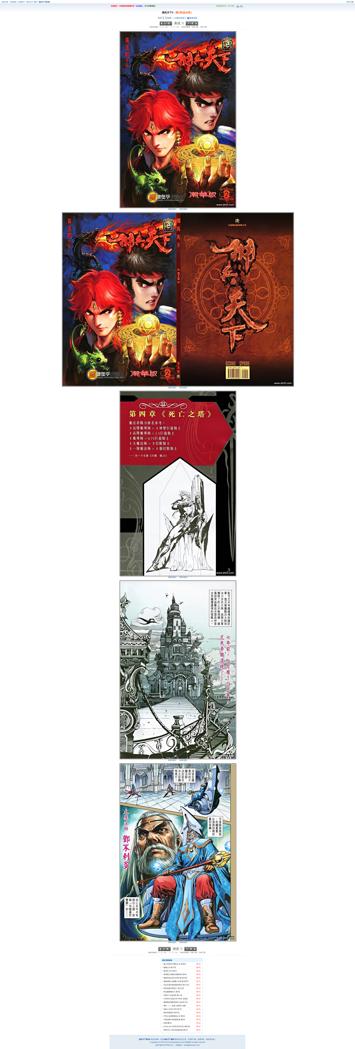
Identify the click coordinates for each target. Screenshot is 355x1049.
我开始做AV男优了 (170, 988)
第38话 (183, 964)
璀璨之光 (167, 967)
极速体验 (193, 18)
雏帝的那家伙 (169, 1013)
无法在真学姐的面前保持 (173, 985)
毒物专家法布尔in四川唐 (173, 978)
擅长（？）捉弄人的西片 (173, 1006)
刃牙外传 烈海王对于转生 (173, 999)
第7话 (179, 1009)
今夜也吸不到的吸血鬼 (172, 1020)
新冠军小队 (168, 971)
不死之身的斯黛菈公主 (172, 1016)
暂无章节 (185, 981)
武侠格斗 (21, 2)
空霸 (165, 1023)
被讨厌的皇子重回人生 (172, 964)
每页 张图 (165, 18)
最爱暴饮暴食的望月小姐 (173, 1002)
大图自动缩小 (180, 18)
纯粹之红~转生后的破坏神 (173, 1030)
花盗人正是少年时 (170, 1009)
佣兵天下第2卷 (44, 2)
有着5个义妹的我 (170, 995)
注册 (352, 2)
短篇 (184, 1006)
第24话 (176, 1013)
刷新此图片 (172, 209)
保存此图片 (183, 209)
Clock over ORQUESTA (172, 1026)
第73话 (173, 967)
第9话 (178, 992)
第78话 (184, 978)
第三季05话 (186, 1026)
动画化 (185, 999)
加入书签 (231, 6)
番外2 (169, 1023)
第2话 (185, 1030)
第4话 (174, 971)
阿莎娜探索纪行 (169, 992)
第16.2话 (185, 985)
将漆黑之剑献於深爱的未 (173, 974)
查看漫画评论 (221, 6)
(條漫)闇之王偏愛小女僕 (172, 981)
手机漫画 (13, 2)
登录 (348, 2)
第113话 (181, 988)
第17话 (185, 1002)
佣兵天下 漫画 (32, 2)
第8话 (183, 1016)
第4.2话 (179, 995)
